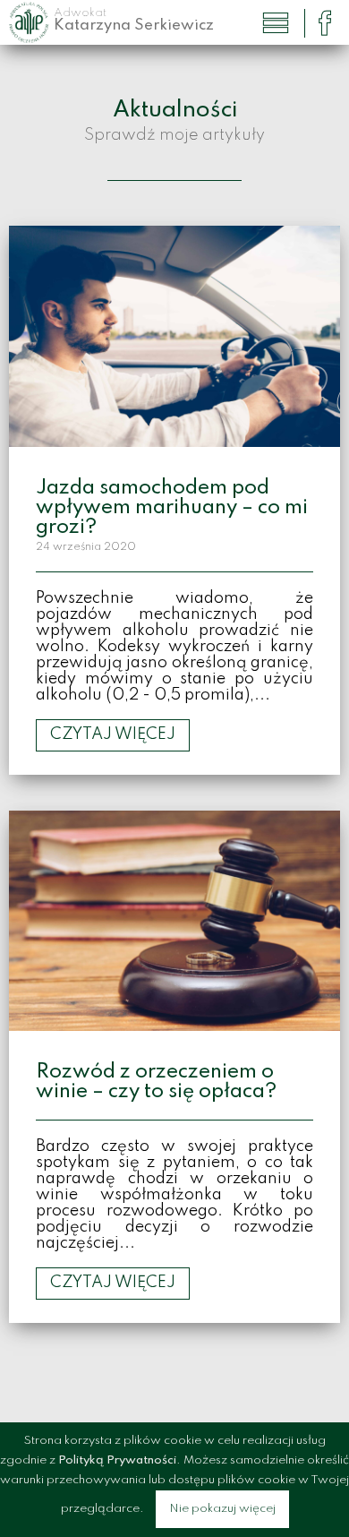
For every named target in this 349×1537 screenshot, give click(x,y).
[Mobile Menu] (275, 23)
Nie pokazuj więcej (222, 1509)
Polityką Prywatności (117, 1460)
